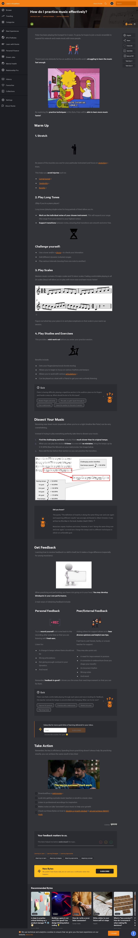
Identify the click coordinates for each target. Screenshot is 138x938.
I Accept (114, 933)
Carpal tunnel (44, 178)
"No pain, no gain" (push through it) (72, 400)
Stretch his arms (86, 705)
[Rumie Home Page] (3, 3)
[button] (133, 933)
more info (29, 935)
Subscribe (76, 730)
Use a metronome (44, 405)
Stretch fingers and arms (47, 400)
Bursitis (42, 187)
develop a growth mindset (76, 811)
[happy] (111, 842)
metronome (57, 793)
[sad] (100, 842)
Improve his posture (45, 705)
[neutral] (105, 842)
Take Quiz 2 (129, 66)
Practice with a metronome (66, 705)
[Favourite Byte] (48, 913)
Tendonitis (43, 183)
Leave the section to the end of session (69, 405)
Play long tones (44, 710)
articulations (71, 374)
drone (58, 252)
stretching (102, 162)
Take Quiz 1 (129, 61)
